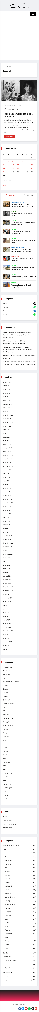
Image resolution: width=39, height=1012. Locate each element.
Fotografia (6, 733)
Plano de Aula (7, 773)
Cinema (21, 105)
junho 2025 (6, 433)
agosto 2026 (7, 382)
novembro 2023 (8, 503)
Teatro (5, 791)
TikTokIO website (8, 332)
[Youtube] (26, 1008)
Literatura (6, 736)
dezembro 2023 (8, 499)
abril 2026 (6, 397)
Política (5, 780)
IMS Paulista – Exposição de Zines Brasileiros (22, 260)
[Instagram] (32, 1008)
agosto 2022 (7, 558)
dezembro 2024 (8, 455)
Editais (5, 303)
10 (8, 165)
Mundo (5, 740)
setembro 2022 (8, 554)
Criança (5, 692)
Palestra (5, 758)
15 (32, 165)
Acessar (5, 817)
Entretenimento (8, 718)
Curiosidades (7, 700)
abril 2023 (6, 528)
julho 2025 (6, 430)
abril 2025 (6, 440)
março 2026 (7, 400)
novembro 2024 (8, 459)
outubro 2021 (7, 594)
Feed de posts (7, 820)
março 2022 (7, 576)
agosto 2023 (7, 514)
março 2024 (7, 488)
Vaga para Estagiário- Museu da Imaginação (22, 286)
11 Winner (6, 362)
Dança (5, 707)
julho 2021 (6, 605)
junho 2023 (6, 521)
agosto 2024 (7, 470)
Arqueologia (7, 671)
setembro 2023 (8, 510)
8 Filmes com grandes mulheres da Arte (19, 115)
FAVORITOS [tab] (11, 195)
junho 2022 (6, 565)
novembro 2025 (8, 415)
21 (27, 168)
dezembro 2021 (8, 587)
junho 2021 (6, 609)
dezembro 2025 (8, 411)
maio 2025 (6, 437)
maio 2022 (6, 569)
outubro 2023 (7, 506)
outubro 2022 (7, 550)
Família (5, 729)
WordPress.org (7, 827)
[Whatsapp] (29, 1008)
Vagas (14, 220)
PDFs (4, 766)
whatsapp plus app (9, 355)
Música (14, 211)
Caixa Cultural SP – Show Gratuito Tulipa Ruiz (22, 214)
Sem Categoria (7, 788)
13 (22, 165)
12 (18, 165)
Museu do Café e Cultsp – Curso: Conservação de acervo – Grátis (22, 251)
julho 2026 (6, 386)
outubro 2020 (7, 638)
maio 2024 (6, 481)
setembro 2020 (8, 642)
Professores (7, 311)
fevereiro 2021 (7, 623)
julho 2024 (6, 473)
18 (13, 168)
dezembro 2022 (8, 543)
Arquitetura (6, 674)
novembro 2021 (8, 590)
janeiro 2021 (7, 627)
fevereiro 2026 (7, 404)
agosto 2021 (7, 601)
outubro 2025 (7, 419)
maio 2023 (6, 525)
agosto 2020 (7, 645)
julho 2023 (6, 517)
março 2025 (7, 444)
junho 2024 (6, 477)
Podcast (5, 777)
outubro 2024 (7, 462)
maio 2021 (6, 612)
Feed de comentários (9, 824)
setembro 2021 (8, 598)
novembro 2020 (8, 634)
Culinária (6, 696)
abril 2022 (6, 572)
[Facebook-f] (19, 1008)
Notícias (5, 307)
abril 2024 (6, 484)
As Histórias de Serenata (11, 681)
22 (32, 168)
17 (8, 168)
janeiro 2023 (7, 539)
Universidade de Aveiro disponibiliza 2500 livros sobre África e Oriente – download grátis (18, 335)
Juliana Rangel (11, 105)
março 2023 (7, 532)
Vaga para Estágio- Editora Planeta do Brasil (24, 241)
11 (13, 165)
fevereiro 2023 (7, 536)
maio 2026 (6, 393)
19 (18, 168)
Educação (6, 714)
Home (4, 67)
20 (22, 168)
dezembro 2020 (8, 631)
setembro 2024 (8, 466)
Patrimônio (6, 762)
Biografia (6, 685)
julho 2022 (6, 561)
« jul (4, 185)
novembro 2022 (8, 547)
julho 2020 (6, 649)
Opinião (5, 755)
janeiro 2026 (7, 408)
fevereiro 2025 (7, 448)
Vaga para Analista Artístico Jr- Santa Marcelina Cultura (23, 269)
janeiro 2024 (7, 495)
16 (4, 168)
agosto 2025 (7, 426)
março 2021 (7, 620)
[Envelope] (36, 1008)
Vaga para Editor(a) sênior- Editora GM (24, 277)
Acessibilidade (7, 667)
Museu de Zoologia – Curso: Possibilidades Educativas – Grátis (23, 205)
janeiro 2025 (7, 451)
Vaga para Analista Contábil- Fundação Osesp (21, 232)
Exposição (15, 256)
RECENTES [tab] (29, 195)
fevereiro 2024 (7, 492)
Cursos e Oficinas (18, 202)
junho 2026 (6, 389)
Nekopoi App (7, 347)
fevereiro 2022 (7, 579)
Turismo (5, 795)
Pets (4, 769)
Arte (4, 678)
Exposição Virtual (8, 725)
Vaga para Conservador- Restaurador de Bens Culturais (23, 223)
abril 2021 (6, 616)
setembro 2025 (8, 422)
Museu (5, 744)
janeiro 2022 (7, 583)
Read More (9, 136)
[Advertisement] (19, 40)
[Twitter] (23, 1008)
